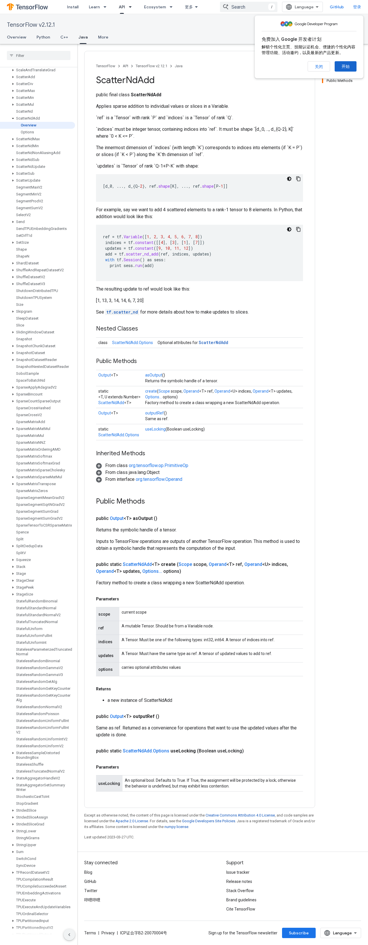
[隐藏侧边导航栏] (69, 934)
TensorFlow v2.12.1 (31, 24)
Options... (153, 397)
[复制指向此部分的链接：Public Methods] (142, 361)
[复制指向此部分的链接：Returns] (116, 688)
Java (83, 37)
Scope (164, 391)
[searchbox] (38, 55)
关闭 (319, 66)
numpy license (176, 827)
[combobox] (248, 7)
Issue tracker (238, 872)
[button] (37, 70)
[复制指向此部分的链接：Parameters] (125, 599)
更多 (189, 6)
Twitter (90, 890)
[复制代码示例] (298, 178)
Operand (191, 391)
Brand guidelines (241, 900)
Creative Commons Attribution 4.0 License (240, 815)
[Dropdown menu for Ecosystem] (173, 7)
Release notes (239, 881)
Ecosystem (155, 6)
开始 (346, 66)
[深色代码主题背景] (289, 178)
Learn (94, 6)
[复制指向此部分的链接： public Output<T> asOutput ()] (164, 518)
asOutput (153, 375)
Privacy (108, 933)
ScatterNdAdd (213, 342)
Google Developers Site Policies (208, 821)
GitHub (337, 6)
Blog (88, 872)
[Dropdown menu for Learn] (107, 7)
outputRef (154, 413)
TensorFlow (105, 66)
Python (43, 37)
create (151, 391)
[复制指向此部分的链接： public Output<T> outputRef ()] (166, 716)
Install (72, 6)
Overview (16, 37)
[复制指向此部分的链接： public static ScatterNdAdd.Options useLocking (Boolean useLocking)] (250, 751)
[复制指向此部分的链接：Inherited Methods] (151, 453)
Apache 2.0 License (132, 821)
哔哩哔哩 (92, 900)
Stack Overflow (240, 890)
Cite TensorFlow (240, 909)
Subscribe (299, 933)
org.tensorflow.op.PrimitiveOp (158, 465)
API (122, 6)
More (103, 37)
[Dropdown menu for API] (132, 7)
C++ (64, 37)
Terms (90, 933)
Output (104, 375)
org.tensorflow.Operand (159, 479)
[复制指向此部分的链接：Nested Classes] (144, 329)
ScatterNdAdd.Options (132, 342)
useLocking (155, 429)
